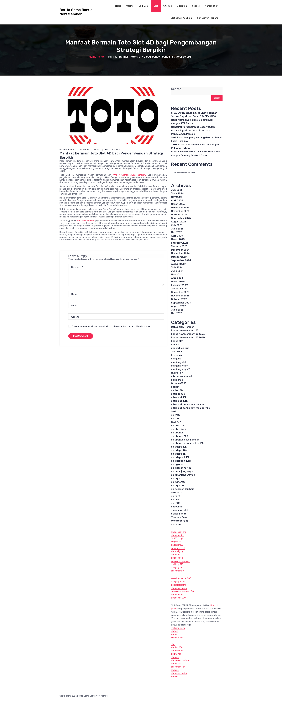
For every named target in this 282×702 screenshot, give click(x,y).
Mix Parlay (177, 372)
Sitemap (167, 6)
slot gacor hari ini (181, 467)
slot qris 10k (178, 482)
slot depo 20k (179, 450)
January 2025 (179, 246)
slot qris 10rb (178, 485)
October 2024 (179, 256)
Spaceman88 (179, 513)
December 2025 (180, 207)
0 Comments (114, 149)
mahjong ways (179, 365)
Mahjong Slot (211, 6)
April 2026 (177, 200)
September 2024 (181, 260)
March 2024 (178, 281)
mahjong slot (178, 362)
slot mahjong (177, 551)
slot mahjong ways (182, 471)
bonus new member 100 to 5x (188, 337)
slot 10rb (176, 418)
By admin (84, 149)
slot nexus (176, 663)
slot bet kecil (178, 429)
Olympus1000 (178, 383)
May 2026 (176, 197)
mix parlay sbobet (181, 376)
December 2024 (180, 249)
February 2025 (179, 242)
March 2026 (178, 204)
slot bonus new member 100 (187, 443)
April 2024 (177, 278)
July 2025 (176, 225)
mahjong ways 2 (180, 369)
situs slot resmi (178, 585)
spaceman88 (177, 571)
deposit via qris (180, 348)
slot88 (175, 499)
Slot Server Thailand (207, 18)
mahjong (176, 358)
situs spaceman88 (86, 221)
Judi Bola (143, 6)
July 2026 (177, 190)
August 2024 (178, 264)
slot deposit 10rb (181, 460)
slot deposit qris (178, 532)
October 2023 (179, 299)
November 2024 (180, 253)
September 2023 (181, 302)
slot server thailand (180, 660)
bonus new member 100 (184, 330)
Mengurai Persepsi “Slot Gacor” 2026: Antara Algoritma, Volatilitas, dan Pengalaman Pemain (193, 130)
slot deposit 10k (180, 457)
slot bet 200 (178, 425)
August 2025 (178, 221)
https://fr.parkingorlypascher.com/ (129, 175)
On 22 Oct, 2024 (67, 149)
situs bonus (178, 393)
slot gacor (177, 464)
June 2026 (177, 193)
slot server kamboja (182, 489)
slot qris (176, 478)
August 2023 (178, 306)
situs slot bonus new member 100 (190, 408)
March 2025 (178, 239)
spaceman (177, 506)
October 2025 (179, 214)
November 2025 (180, 211)
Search (176, 89)
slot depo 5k (178, 453)
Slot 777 (176, 422)
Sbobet (196, 6)
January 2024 (179, 288)
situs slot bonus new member (188, 404)
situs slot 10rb (179, 401)
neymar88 (177, 379)
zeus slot (176, 524)
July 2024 (177, 267)
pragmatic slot (178, 548)
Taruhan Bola (179, 517)
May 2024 (176, 274)
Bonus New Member (182, 327)
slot (173, 644)
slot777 (175, 496)
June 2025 (177, 228)
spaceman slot (179, 510)
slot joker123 (177, 545)
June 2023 (177, 309)
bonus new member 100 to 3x (188, 334)
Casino (130, 6)
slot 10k (175, 415)
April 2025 (177, 235)
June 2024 (177, 271)
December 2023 (180, 292)
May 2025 (176, 232)
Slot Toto (176, 492)
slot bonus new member (185, 439)
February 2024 (179, 285)
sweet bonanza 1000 (181, 578)
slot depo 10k (179, 446)
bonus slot (177, 341)
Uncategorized (179, 520)
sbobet (175, 386)
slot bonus (177, 432)
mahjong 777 (177, 564)
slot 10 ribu (176, 654)
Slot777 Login (177, 538)
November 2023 (180, 295)
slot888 (176, 503)
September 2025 (181, 218)
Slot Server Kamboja (181, 18)
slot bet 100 (177, 647)
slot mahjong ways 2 (183, 475)
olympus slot (177, 638)
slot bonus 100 (179, 436)
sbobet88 (177, 390)
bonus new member (180, 561)
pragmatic (176, 541)
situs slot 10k (179, 397)
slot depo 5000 (178, 598)
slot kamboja (177, 650)
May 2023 (176, 313)
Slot (156, 6)
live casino (177, 355)
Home (118, 6)
